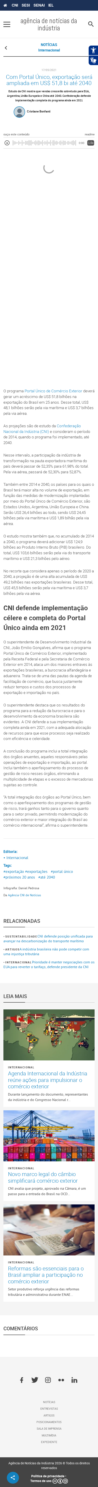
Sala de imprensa (49, 1428)
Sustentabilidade (21, 936)
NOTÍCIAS (49, 44)
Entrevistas (49, 1408)
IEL (51, 5)
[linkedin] (74, 1380)
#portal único (62, 871)
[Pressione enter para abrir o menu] (6, 24)
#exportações (36, 871)
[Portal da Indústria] (5, 5)
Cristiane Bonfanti (38, 111)
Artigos (12, 949)
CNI (15, 5)
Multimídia (49, 1435)
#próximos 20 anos (19, 877)
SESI (26, 5)
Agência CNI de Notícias (24, 895)
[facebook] (21, 1380)
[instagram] (48, 1380)
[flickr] (61, 1380)
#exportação (13, 871)
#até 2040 (46, 877)
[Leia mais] (49, 1034)
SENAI (39, 5)
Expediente (49, 1441)
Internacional (18, 962)
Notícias (49, 1402)
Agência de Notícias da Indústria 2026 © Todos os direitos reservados (49, 1465)
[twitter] (35, 1380)
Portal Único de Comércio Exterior (53, 390)
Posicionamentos (49, 1422)
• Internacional (15, 857)
